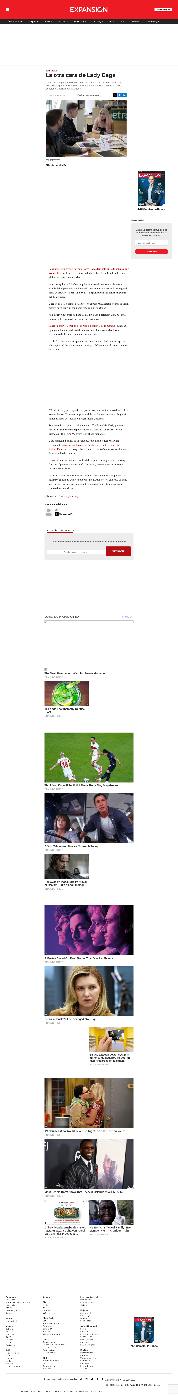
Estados (10, 1340)
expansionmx (88, 1379)
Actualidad (85, 1313)
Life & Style (48, 1318)
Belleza (9, 1364)
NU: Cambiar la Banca (151, 209)
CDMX (9, 1337)
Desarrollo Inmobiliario (54, 1345)
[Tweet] (115, 95)
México (9, 1332)
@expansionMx (58, 165)
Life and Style (152, 21)
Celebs (46, 1310)
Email (76, 552)
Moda (8, 1361)
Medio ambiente (51, 1361)
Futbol (83, 1329)
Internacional (80, 21)
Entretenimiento (51, 1323)
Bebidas (84, 1355)
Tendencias (51, 71)
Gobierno (10, 1329)
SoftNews (73, 496)
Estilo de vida (50, 1313)
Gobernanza (49, 1366)
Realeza (10, 1355)
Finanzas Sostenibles (91, 1297)
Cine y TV (48, 1329)
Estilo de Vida (87, 1366)
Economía (63, 21)
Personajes (86, 1361)
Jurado (83, 1369)
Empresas (34, 21)
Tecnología (97, 21)
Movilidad (48, 1369)
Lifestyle (84, 1342)
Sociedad (10, 1345)
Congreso (10, 1334)
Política (48, 21)
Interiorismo (49, 1353)
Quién (8, 1350)
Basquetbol (86, 1337)
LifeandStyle (12, 1321)
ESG (123, 21)
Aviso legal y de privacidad (59, 1391)
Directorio (97, 1391)
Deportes (47, 1326)
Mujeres (135, 21)
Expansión (11, 1297)
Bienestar (85, 1363)
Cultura (46, 1297)
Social (46, 1363)
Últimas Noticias (15, 21)
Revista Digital (163, 9)
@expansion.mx (92, 1379)
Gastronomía (86, 1353)
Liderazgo (85, 1316)
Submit (118, 551)
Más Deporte (86, 1339)
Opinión (9, 1342)
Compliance (37, 1391)
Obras (112, 21)
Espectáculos (12, 1353)
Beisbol (84, 1331)
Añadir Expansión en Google (89, 95)
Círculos (10, 1358)
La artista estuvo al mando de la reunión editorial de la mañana (82, 325)
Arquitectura (49, 1350)
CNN (57, 509)
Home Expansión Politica (18, 1302)
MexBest (84, 1350)
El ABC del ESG (87, 1302)
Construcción (49, 1342)
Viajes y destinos (89, 1358)
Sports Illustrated (88, 1326)
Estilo (63, 496)
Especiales (85, 1321)
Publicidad (23, 1391)
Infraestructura (50, 1347)
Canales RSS (82, 1391)
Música (46, 1331)
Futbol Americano (89, 1334)
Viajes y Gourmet (14, 1366)
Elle (44, 1302)
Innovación (85, 1300)
